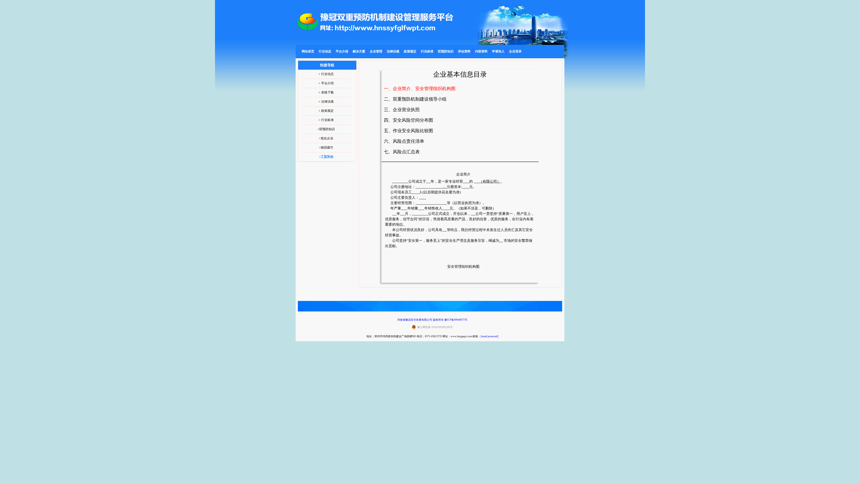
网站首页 (308, 51)
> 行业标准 (326, 120)
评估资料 (464, 51)
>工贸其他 (326, 156)
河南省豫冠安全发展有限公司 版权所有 (420, 319)
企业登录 (515, 51)
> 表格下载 (326, 92)
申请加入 (498, 51)
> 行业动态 (326, 74)
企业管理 (376, 51)
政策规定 (410, 51)
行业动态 (325, 51)
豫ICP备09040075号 (455, 319)
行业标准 (427, 51)
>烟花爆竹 (326, 147)
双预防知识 (446, 51)
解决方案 (359, 51)
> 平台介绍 (326, 83)
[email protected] (489, 336)
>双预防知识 (326, 129)
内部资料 (481, 51)
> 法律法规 (326, 101)
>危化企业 (326, 138)
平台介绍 (342, 51)
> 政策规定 (326, 110)
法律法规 (393, 51)
